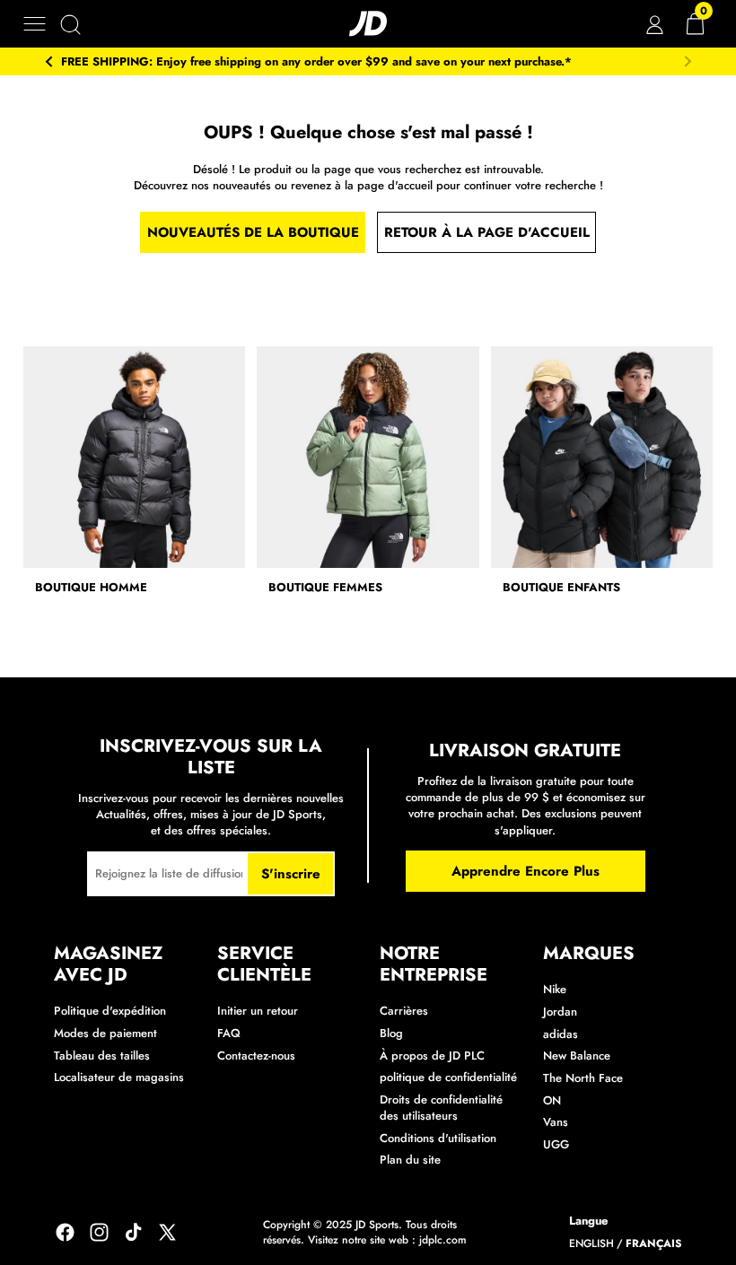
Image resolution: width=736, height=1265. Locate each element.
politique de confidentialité (448, 1077)
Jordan (560, 1011)
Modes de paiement (105, 1033)
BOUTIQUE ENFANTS (561, 588)
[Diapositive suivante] (687, 61)
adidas (560, 1034)
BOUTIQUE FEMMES (325, 588)
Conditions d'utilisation (438, 1138)
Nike (554, 989)
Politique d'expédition (110, 1010)
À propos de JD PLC (432, 1055)
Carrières (404, 1010)
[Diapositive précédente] (48, 61)
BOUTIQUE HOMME (91, 588)
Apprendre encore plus (525, 871)
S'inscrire (290, 874)
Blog (391, 1033)
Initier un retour (257, 1010)
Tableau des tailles (102, 1055)
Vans (555, 1121)
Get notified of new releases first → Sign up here (390, 62)
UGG (556, 1144)
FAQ (229, 1033)
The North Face (583, 1077)
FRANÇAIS (654, 1244)
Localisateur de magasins (119, 1077)
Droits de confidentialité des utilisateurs (441, 1107)
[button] (34, 24)
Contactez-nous (256, 1055)
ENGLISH (591, 1244)
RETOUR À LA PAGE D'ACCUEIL (487, 232)
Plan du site (410, 1159)
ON (552, 1100)
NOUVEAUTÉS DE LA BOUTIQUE (253, 232)
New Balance (576, 1055)
